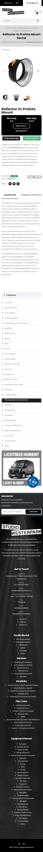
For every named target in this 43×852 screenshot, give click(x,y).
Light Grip (8, 328)
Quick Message (12, 138)
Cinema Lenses (10, 308)
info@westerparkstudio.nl (21, 590)
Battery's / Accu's (11, 379)
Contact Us (23, 625)
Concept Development (23, 674)
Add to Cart (21, 126)
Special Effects (10, 420)
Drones (7, 338)
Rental (14, 28)
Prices (22, 653)
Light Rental (22, 645)
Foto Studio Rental (23, 642)
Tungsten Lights (10, 395)
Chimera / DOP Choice (13, 425)
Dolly (6, 343)
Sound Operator (22, 708)
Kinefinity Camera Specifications (23, 691)
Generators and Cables (13, 384)
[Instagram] (18, 183)
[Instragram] (24, 844)
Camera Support (11, 318)
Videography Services (23, 662)
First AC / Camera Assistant (23, 711)
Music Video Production (23, 722)
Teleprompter (10, 359)
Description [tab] (10, 195)
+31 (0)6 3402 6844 (21, 585)
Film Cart (7, 369)
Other (6, 446)
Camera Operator (23, 705)
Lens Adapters (10, 354)
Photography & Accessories (28, 28)
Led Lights (8, 390)
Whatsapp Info (32, 138)
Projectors (8, 374)
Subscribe (33, 512)
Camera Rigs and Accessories (16, 323)
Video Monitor (10, 333)
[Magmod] (34, 177)
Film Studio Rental (23, 639)
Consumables (10, 441)
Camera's (8, 302)
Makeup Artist (22, 714)
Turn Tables (9, 436)
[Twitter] (14, 183)
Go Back (6, 50)
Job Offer (23, 676)
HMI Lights (8, 405)
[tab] (21, 295)
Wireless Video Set (11, 364)
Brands (23, 622)
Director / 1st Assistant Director (23, 728)
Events (23, 648)
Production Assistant (23, 725)
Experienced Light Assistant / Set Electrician (23, 719)
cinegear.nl (33, 3)
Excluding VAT (21, 131)
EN (17, 3)
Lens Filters (8, 415)
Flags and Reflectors (12, 430)
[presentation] (5, 70)
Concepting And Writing (22, 665)
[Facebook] (10, 183)
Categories (11, 295)
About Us (8, 3)
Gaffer (23, 717)
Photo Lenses (9, 313)
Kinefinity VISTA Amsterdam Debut (23, 696)
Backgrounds (9, 410)
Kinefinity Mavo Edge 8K (23, 688)
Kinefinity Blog (22, 694)
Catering (23, 651)
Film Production (23, 668)
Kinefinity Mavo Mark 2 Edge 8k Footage (23, 685)
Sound (7, 349)
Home (8, 28)
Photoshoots (23, 671)
